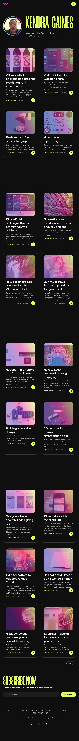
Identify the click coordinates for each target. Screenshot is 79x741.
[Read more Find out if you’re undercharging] (33, 153)
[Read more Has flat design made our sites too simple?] (71, 590)
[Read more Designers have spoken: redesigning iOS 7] (33, 538)
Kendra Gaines (31, 33)
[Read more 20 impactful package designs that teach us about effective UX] (33, 100)
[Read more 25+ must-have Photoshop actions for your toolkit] (71, 303)
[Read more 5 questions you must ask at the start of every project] (71, 238)
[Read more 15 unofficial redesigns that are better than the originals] (33, 244)
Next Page (70, 664)
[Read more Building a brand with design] (33, 444)
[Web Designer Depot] (5, 4)
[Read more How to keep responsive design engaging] (71, 391)
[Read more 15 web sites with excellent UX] (71, 534)
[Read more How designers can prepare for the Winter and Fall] (33, 303)
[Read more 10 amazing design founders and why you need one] (71, 653)
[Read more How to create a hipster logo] (71, 153)
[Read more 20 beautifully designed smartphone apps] (71, 450)
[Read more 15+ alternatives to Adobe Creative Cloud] (33, 596)
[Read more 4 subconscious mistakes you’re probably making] (33, 653)
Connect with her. (49, 36)
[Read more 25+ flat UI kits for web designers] (71, 93)
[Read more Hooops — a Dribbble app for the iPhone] (33, 387)
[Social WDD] (31, 724)
